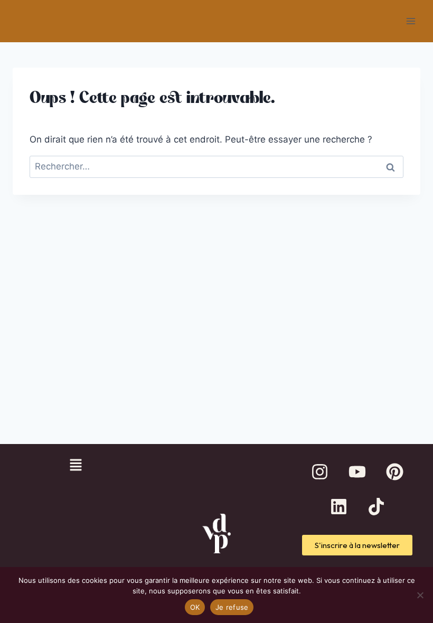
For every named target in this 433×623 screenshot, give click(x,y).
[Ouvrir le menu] (410, 21)
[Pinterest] (395, 472)
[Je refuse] (420, 595)
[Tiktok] (376, 506)
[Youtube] (357, 472)
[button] (75, 466)
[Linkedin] (338, 506)
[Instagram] (320, 472)
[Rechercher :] (216, 166)
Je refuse (231, 607)
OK (195, 607)
